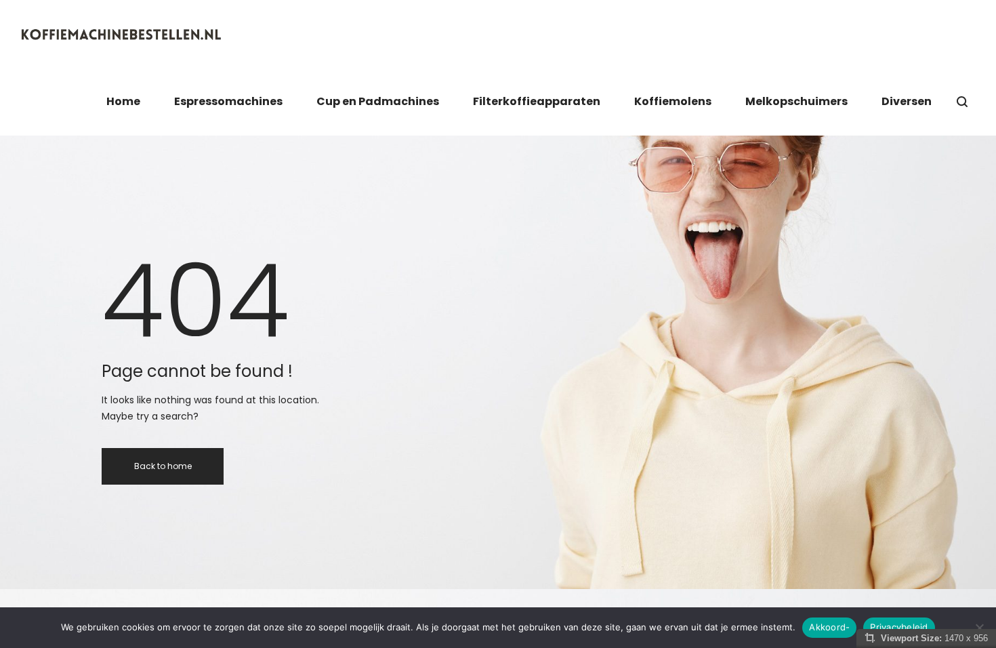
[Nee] (979, 627)
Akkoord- (829, 627)
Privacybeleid (899, 627)
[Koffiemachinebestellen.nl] (122, 34)
